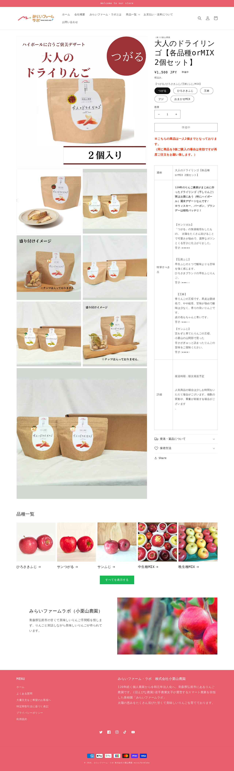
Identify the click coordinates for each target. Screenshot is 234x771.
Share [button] (163, 458)
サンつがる (65, 567)
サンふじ (104, 567)
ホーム (20, 687)
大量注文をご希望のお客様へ (33, 700)
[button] (132, 14)
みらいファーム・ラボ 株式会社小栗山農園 (113, 763)
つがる (162, 90)
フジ (161, 99)
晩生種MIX (186, 567)
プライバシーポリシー (29, 712)
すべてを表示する (117, 579)
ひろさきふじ (185, 90)
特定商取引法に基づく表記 (32, 706)
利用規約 (21, 719)
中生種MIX (146, 567)
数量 (156, 107)
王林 (207, 90)
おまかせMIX (182, 99)
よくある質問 (24, 693)
